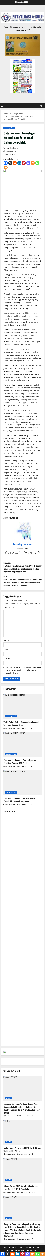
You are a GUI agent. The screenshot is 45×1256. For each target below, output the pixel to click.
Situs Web (7, 658)
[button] (2, 106)
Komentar (8, 607)
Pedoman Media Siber (15, 1250)
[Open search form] (41, 106)
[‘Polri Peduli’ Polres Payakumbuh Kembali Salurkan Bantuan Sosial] (22, 706)
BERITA (8, 1098)
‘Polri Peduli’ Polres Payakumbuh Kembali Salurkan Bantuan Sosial (21, 723)
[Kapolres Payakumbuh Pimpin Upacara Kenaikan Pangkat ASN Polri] (22, 744)
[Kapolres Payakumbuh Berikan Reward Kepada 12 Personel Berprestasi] (22, 782)
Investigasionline (12, 148)
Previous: (22, 567)
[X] (10, 163)
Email (6, 649)
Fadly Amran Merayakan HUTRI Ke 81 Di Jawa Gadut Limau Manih (22, 1149)
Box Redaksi (34, 1247)
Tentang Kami (32, 1250)
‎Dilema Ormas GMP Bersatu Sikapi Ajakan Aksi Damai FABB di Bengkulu (21, 1187)
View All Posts (31, 553)
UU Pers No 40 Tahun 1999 (16, 1247)
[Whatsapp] (37, 163)
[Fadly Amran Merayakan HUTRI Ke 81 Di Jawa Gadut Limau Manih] (22, 1132)
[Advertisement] (22, 838)
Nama (6, 640)
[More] (6, 168)
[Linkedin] (19, 163)
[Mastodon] (28, 163)
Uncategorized (9, 128)
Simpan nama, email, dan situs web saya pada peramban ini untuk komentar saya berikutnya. (23, 670)
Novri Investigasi (10, 1116)
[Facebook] (6, 163)
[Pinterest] (24, 163)
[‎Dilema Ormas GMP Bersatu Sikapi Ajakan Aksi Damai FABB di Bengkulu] (22, 1170)
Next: (22, 581)
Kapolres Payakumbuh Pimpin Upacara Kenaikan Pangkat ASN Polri (19, 762)
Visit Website (13, 553)
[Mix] (33, 163)
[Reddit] (15, 163)
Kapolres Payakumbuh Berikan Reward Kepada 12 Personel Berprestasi (19, 800)
